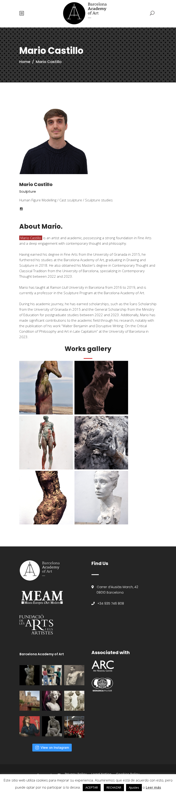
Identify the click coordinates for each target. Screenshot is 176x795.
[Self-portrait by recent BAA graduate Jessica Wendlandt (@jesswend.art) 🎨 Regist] (29, 726)
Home (24, 61)
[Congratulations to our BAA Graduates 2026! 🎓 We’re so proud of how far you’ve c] (74, 727)
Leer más (153, 787)
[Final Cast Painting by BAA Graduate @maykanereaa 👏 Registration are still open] (52, 701)
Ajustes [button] (134, 787)
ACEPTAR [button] (91, 787)
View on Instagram (55, 747)
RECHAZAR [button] (114, 787)
